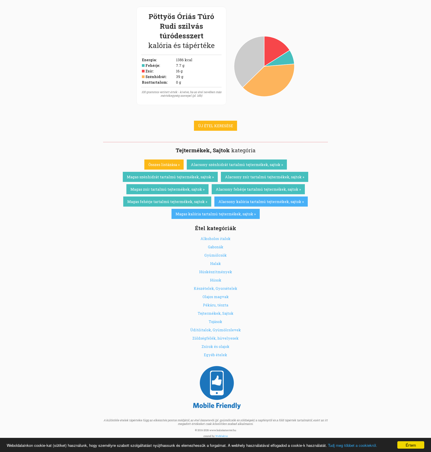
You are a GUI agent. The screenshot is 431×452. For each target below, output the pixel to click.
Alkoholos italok (215, 238)
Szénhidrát (155, 76)
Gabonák (215, 247)
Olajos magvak (215, 296)
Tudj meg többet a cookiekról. (352, 445)
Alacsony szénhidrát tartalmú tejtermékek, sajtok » (237, 164)
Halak (215, 263)
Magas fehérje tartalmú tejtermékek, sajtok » (167, 201)
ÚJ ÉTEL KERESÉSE (215, 125)
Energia (149, 59)
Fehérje (152, 65)
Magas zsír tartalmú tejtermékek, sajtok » (167, 189)
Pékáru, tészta (215, 305)
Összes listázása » (164, 164)
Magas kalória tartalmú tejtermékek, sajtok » (216, 214)
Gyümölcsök (215, 255)
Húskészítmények (215, 271)
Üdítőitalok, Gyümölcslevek (215, 330)
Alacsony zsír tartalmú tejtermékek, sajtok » (264, 177)
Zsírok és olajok (215, 346)
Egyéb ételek (215, 354)
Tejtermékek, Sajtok (215, 313)
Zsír (149, 71)
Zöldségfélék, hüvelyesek (215, 338)
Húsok (215, 280)
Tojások (215, 321)
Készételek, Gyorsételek (215, 288)
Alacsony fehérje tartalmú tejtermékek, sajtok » (258, 189)
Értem (411, 445)
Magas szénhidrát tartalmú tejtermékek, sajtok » (170, 177)
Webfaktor (221, 436)
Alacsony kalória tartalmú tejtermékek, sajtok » (261, 201)
